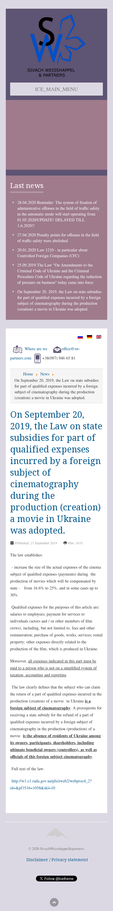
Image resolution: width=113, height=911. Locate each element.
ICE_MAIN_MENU (56, 88)
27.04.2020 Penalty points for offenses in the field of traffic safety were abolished (58, 237)
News (44, 374)
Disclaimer (37, 859)
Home (28, 374)
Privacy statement (70, 859)
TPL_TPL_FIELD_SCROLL (54, 902)
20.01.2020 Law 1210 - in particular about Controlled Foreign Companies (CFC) (52, 252)
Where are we (36, 348)
